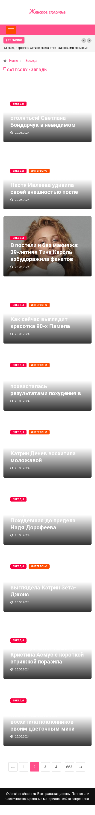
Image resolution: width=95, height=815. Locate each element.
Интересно (39, 170)
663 (69, 767)
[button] (83, 40)
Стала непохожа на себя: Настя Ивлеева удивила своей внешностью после (44, 185)
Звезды (31, 60)
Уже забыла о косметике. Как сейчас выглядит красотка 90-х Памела (44, 319)
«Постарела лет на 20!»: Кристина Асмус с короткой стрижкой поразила (47, 655)
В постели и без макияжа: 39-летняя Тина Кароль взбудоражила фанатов (44, 252)
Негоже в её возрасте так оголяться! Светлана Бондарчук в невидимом (44, 118)
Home (13, 60)
